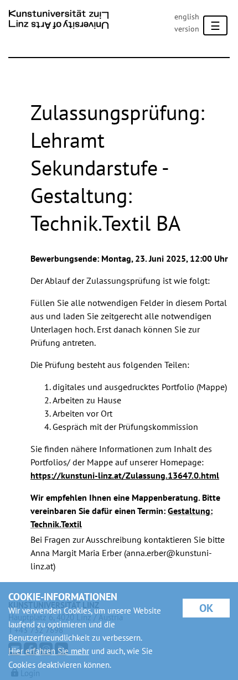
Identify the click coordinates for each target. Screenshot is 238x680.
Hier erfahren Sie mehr (48, 651)
